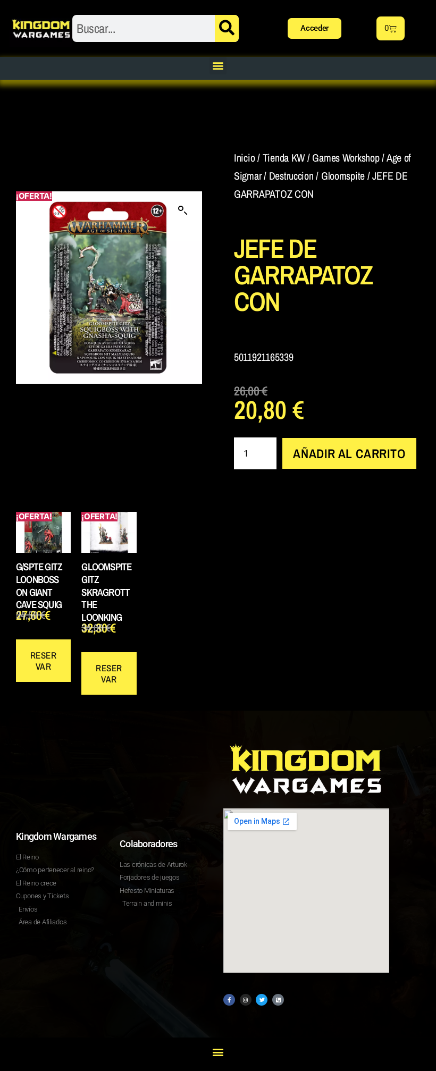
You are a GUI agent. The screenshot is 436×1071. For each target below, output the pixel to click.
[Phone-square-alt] (278, 1000)
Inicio (244, 157)
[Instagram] (245, 1000)
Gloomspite (343, 175)
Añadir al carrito (349, 453)
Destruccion (291, 175)
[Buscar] (227, 28)
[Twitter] (261, 1000)
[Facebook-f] (229, 1000)
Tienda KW (284, 157)
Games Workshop (345, 157)
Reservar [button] (43, 660)
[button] (218, 65)
